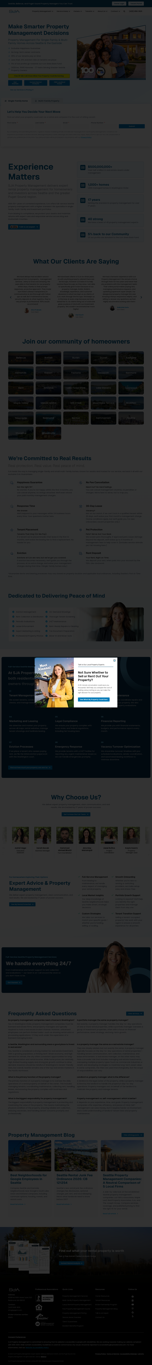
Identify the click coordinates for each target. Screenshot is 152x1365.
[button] (114, 660)
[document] (76, 682)
